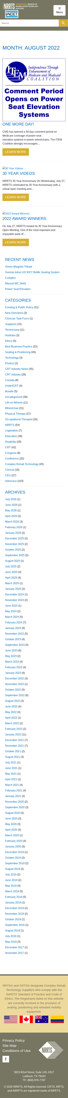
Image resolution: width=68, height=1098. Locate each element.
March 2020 (12, 835)
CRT (8, 447)
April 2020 (11, 829)
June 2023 (11, 650)
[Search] (63, 23)
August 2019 (12, 869)
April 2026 (11, 516)
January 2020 (13, 846)
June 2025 (11, 572)
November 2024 (14, 600)
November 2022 (14, 684)
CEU (8, 475)
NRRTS (10, 425)
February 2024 (13, 622)
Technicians (12, 329)
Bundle (9, 391)
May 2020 (11, 824)
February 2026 (13, 527)
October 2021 (13, 751)
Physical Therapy (15, 413)
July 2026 (11, 499)
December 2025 (14, 538)
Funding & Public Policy (19, 307)
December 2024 (14, 594)
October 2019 (13, 857)
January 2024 (13, 628)
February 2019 (13, 897)
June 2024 (11, 605)
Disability (10, 441)
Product (9, 363)
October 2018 (13, 919)
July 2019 (11, 874)
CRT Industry (13, 374)
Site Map (9, 1045)
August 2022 (12, 700)
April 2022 (11, 717)
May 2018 (11, 941)
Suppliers (10, 324)
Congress (11, 453)
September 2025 (15, 555)
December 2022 (14, 678)
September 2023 (15, 644)
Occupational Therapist (18, 419)
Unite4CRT (11, 385)
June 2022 (11, 706)
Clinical (9, 469)
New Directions (14, 313)
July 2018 (11, 936)
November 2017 (14, 953)
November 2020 (14, 801)
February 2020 (13, 841)
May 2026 (11, 510)
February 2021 (13, 790)
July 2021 (11, 762)
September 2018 (15, 925)
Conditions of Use (16, 1051)
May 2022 (11, 712)
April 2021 (11, 779)
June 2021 (11, 768)
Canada (10, 380)
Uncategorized (13, 397)
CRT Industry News (16, 369)
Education (11, 436)
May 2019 (11, 885)
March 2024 (12, 616)
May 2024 (11, 611)
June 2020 (11, 818)
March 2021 (12, 785)
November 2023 (14, 633)
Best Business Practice (18, 346)
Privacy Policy (13, 1040)
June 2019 (11, 880)
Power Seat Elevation (18, 289)
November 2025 (14, 544)
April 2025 (11, 577)
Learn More (15, 152)
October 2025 (13, 549)
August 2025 (12, 560)
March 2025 (12, 583)
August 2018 (12, 930)
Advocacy (11, 481)
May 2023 (11, 656)
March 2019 (12, 891)
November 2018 (14, 913)
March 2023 (12, 661)
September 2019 (15, 863)
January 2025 (13, 588)
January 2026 (13, 532)
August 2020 (12, 813)
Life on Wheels (14, 402)
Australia (10, 335)
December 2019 (14, 852)
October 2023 (13, 639)
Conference (12, 458)
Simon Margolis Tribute (18, 266)
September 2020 (15, 807)
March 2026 (12, 521)
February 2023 (13, 667)
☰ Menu (59, 10)
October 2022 (13, 689)
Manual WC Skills (15, 283)
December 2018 (14, 908)
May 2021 (11, 773)
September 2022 (15, 695)
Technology (12, 357)
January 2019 (13, 902)
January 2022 (13, 734)
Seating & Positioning (18, 352)
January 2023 (13, 672)
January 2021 (13, 796)
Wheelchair (11, 408)
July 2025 (11, 566)
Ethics (8, 341)
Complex (10, 277)
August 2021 (12, 757)
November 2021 (14, 745)
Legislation (11, 430)
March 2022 (12, 723)
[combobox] (29, 23)
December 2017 (14, 947)
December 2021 (14, 740)
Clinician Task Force (17, 318)
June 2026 (11, 504)
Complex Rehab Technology (21, 464)
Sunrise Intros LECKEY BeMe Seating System (32, 272)
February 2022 (13, 728)
